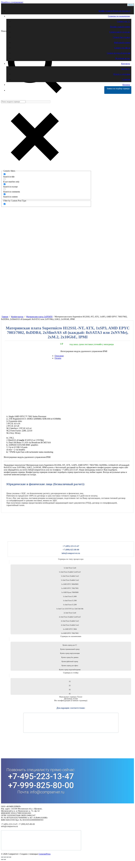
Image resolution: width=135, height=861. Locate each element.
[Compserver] (23, 27)
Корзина (126, 85)
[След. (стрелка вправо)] (5, 859)
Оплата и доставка (121, 74)
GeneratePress (44, 854)
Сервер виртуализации (119, 32)
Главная (5, 317)
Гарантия (126, 79)
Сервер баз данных (121, 37)
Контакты (125, 63)
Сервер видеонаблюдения (118, 53)
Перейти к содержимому (12, 2)
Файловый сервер (122, 42)
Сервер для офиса (122, 48)
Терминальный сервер (120, 27)
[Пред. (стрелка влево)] (2, 859)
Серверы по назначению (119, 16)
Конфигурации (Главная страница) (114, 11)
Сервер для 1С (123, 21)
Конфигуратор (17, 317)
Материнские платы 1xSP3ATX (39, 317)
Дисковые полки (122, 58)
